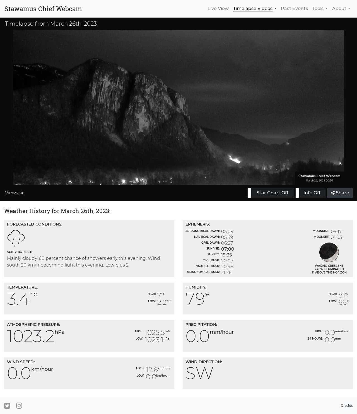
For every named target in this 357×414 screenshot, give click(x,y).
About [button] (339, 8)
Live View (218, 8)
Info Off (311, 192)
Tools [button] (318, 8)
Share (342, 192)
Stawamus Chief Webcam (43, 8)
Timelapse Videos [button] (252, 8)
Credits (347, 405)
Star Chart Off (272, 192)
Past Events (294, 8)
